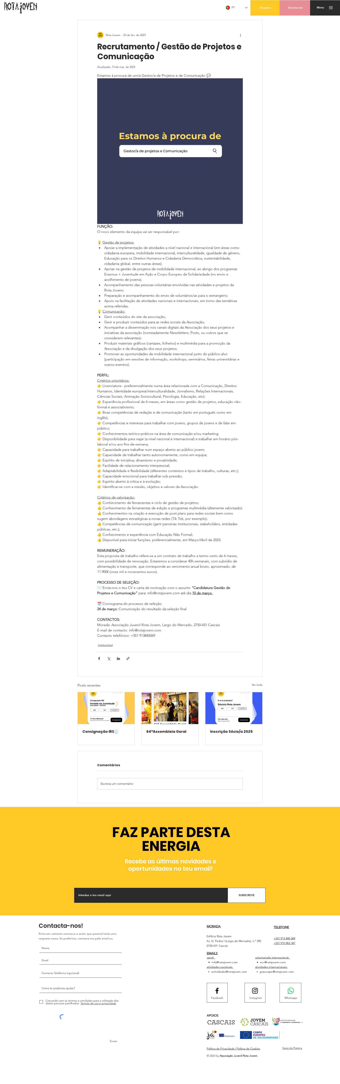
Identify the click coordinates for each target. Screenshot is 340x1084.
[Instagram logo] (255, 991)
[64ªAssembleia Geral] (170, 708)
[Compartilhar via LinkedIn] (118, 658)
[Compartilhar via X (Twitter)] (109, 658)
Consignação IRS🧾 (100, 731)
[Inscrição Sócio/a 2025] (233, 708)
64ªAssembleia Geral (166, 731)
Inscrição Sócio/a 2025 (231, 731)
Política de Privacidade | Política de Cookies (233, 1048)
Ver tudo (257, 685)
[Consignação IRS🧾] (106, 708)
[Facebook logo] (217, 991)
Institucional (105, 645)
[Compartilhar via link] (128, 658)
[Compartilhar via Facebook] (99, 658)
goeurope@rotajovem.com (277, 971)
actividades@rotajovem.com (229, 971)
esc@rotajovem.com (273, 962)
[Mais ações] (240, 35)
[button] (265, 8)
